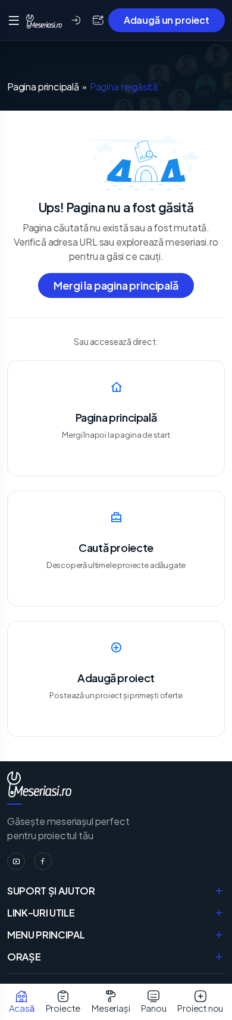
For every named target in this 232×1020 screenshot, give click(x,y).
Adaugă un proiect (166, 20)
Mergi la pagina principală (116, 285)
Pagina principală (43, 87)
